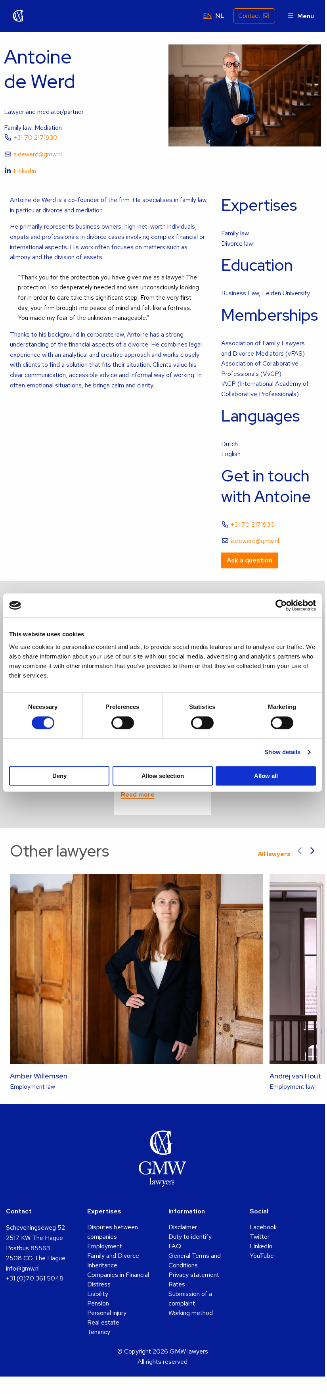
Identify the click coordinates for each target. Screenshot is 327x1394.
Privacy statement (193, 1275)
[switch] (122, 722)
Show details (282, 752)
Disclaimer (182, 1227)
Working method (190, 1313)
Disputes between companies (112, 1232)
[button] (300, 851)
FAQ (174, 1246)
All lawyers (274, 854)
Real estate (103, 1322)
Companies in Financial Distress (118, 1279)
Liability (97, 1294)
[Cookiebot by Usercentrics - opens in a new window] (281, 605)
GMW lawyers (18, 16)
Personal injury (106, 1313)
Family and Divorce (113, 1256)
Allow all (266, 775)
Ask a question (249, 560)
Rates (176, 1284)
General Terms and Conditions (194, 1260)
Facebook (263, 1227)
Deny (59, 775)
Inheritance (102, 1265)
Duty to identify (190, 1236)
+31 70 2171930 (35, 137)
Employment (104, 1246)
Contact (249, 16)
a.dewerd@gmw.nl (37, 154)
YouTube (262, 1256)
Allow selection (163, 775)
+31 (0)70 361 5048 (34, 1278)
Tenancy (98, 1332)
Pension (98, 1303)
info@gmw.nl (23, 1268)
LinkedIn (24, 171)
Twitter (260, 1236)
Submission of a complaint (190, 1298)
